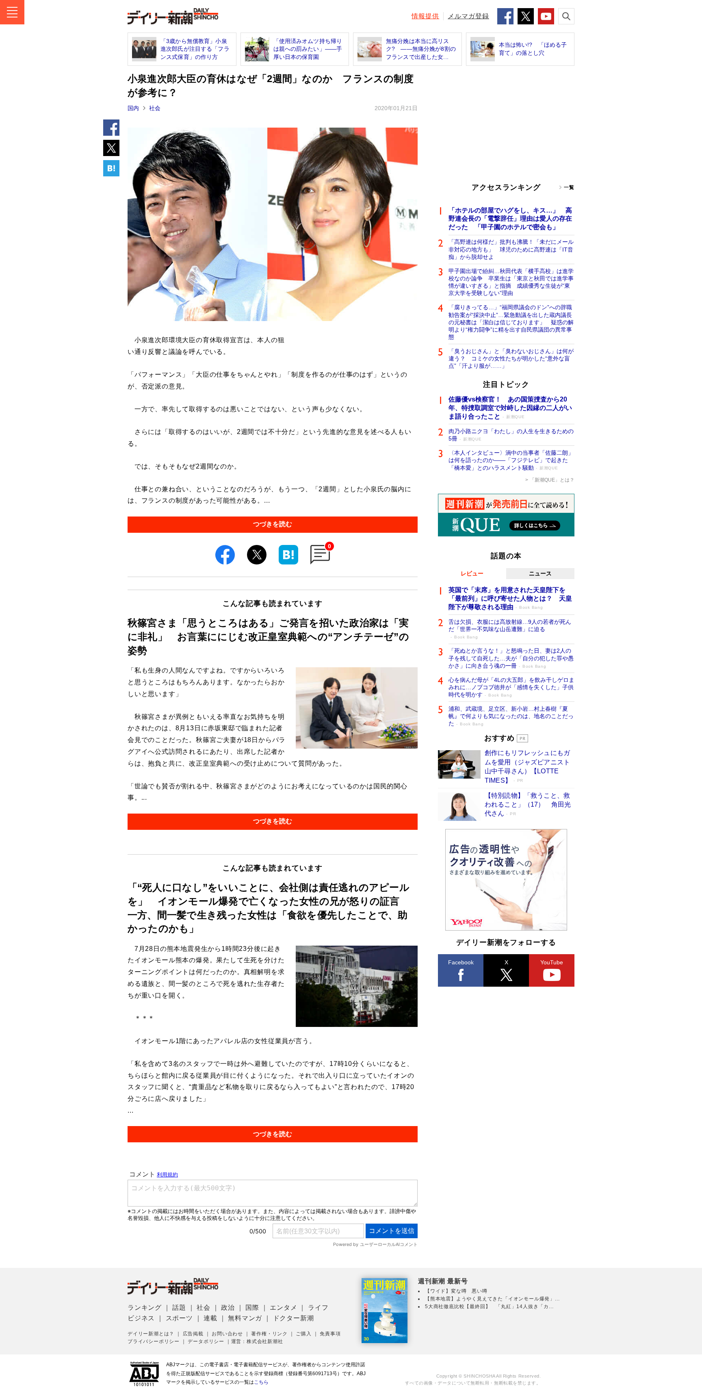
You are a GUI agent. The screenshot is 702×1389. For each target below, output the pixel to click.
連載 (210, 1318)
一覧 (569, 187)
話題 (179, 1307)
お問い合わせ (227, 1334)
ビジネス (141, 1318)
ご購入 (303, 1334)
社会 (154, 108)
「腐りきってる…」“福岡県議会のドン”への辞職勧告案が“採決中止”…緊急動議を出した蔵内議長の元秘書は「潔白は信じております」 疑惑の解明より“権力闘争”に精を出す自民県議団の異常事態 (511, 322)
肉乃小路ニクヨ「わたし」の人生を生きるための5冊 (511, 435)
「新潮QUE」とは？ (552, 480)
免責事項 (330, 1334)
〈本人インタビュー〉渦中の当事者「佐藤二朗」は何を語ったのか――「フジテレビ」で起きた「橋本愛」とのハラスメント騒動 (511, 460)
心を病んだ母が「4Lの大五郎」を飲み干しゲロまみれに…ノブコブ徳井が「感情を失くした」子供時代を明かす (511, 687)
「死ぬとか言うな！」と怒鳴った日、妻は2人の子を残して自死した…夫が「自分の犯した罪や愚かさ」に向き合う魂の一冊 (511, 657)
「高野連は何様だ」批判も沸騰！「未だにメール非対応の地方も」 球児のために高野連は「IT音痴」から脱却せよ (511, 249)
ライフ (318, 1307)
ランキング (145, 1307)
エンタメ (283, 1307)
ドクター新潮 (293, 1318)
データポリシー (206, 1341)
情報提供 (425, 16)
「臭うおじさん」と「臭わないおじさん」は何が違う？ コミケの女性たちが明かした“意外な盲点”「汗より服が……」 (511, 358)
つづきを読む (272, 524)
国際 (252, 1307)
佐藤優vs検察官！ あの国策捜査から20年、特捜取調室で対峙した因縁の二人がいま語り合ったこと (510, 408)
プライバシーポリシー (154, 1341)
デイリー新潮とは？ (151, 1334)
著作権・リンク (269, 1334)
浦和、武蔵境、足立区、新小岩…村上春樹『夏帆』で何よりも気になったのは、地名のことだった (511, 716)
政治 (228, 1307)
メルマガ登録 (468, 16)
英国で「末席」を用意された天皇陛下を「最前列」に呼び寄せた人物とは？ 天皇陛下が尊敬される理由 (510, 598)
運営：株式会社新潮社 (257, 1341)
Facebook (461, 962)
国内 (133, 108)
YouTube (551, 962)
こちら (261, 1382)
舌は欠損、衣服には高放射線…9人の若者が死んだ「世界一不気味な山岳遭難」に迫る (509, 629)
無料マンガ (245, 1318)
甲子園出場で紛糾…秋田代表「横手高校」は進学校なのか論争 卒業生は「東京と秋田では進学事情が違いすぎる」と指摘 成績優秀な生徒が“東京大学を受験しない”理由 (511, 282)
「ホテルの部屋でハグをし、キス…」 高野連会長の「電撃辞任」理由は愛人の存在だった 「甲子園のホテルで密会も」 (510, 219)
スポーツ (179, 1318)
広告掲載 (193, 1334)
